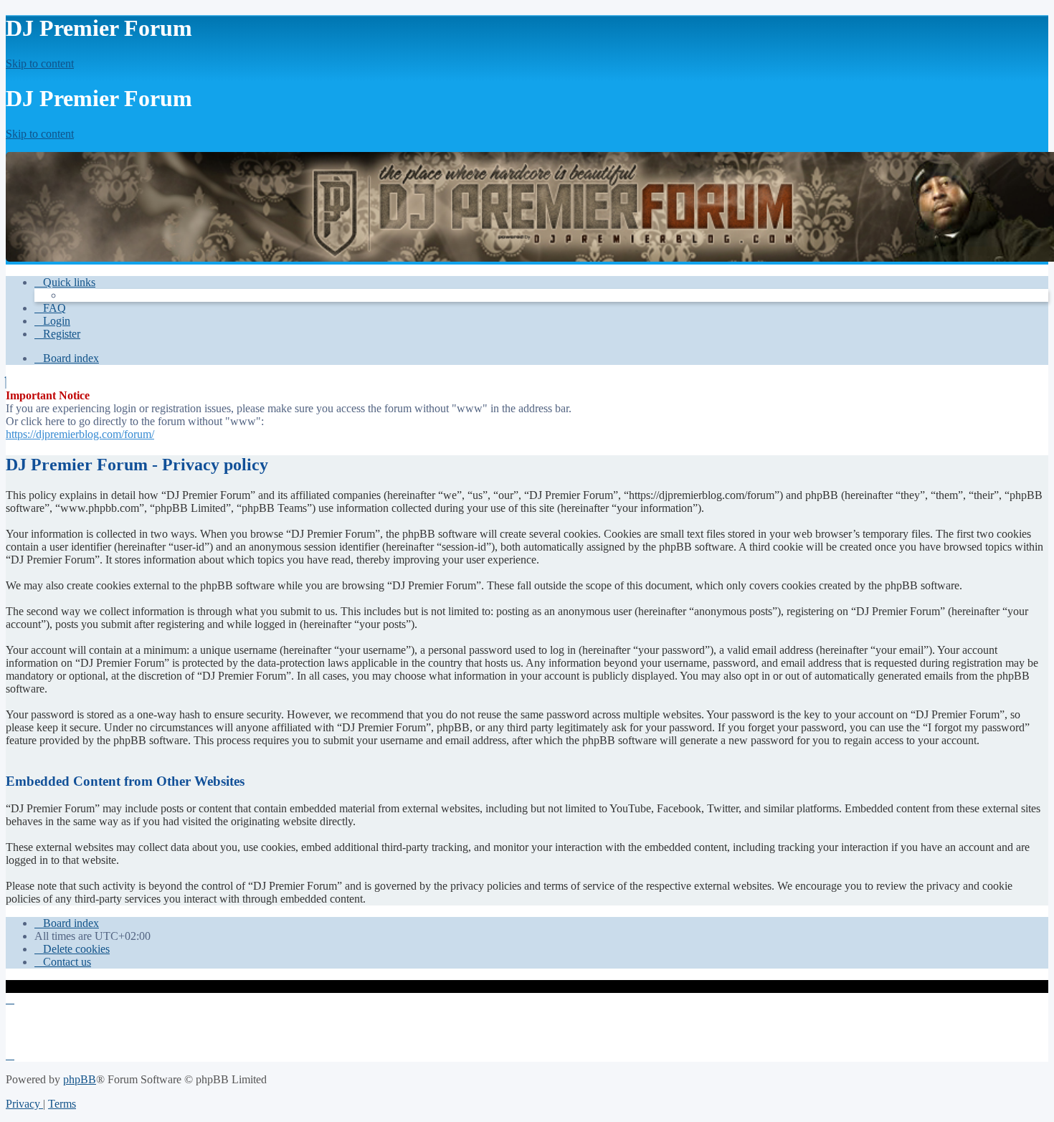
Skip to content (40, 63)
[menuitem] (50, 308)
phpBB (79, 1079)
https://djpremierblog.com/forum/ (80, 434)
